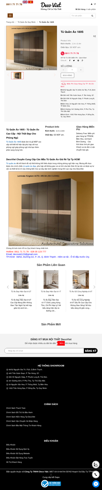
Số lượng (66, 65)
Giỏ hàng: (86, 9)
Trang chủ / (11, 22)
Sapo (57, 477)
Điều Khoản (10, 444)
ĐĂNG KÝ (90, 350)
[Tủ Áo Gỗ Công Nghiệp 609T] (81, 279)
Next (56, 75)
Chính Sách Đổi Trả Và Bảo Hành (19, 412)
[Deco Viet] (25, 1)
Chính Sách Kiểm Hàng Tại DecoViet (20, 416)
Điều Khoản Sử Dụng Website (18, 453)
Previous (9, 75)
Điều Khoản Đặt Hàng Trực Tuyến (19, 457)
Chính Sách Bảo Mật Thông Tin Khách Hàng (23, 425)
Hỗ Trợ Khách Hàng (14, 462)
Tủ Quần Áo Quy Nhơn (27, 22)
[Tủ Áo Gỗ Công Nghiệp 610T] (51, 279)
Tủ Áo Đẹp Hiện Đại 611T (21, 291)
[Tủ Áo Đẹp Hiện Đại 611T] (21, 279)
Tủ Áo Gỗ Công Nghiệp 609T (80, 291)
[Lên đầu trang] (96, 455)
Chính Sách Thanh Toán (16, 408)
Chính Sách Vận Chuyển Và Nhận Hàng (22, 421)
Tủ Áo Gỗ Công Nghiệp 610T (51, 291)
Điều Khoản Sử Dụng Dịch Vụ (17, 449)
